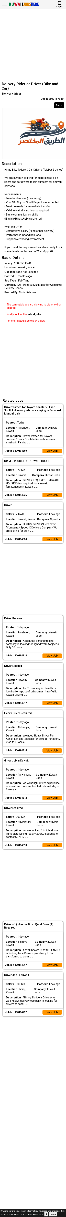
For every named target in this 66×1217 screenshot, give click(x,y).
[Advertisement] (33, 46)
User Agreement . (36, 1214)
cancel (53, 1214)
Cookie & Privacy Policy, (11, 1214)
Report (59, 105)
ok (46, 1214)
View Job (52, 450)
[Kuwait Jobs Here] (24, 5)
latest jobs (34, 314)
